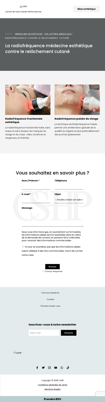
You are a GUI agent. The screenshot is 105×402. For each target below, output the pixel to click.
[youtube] (55, 368)
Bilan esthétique (87, 9)
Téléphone (61, 180)
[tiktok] (68, 368)
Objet (58, 194)
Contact (50, 299)
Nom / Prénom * (31, 180)
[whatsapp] (61, 368)
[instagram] (49, 368)
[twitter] (43, 368)
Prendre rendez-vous (50, 306)
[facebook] (37, 368)
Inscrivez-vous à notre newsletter (52, 324)
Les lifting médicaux (58, 33)
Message (27, 208)
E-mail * (26, 194)
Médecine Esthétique (28, 33)
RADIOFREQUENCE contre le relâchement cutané (37, 38)
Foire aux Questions (50, 292)
